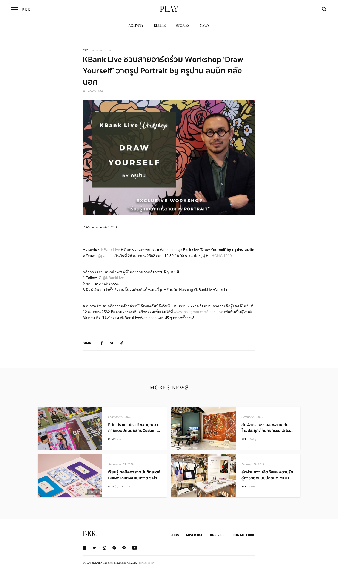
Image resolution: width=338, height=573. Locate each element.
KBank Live (110, 250)
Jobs (175, 534)
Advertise (194, 534)
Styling (253, 439)
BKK (26, 10)
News (204, 26)
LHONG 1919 (94, 91)
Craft (252, 486)
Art (120, 439)
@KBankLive (113, 278)
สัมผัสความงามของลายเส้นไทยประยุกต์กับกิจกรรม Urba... (267, 427)
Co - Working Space (101, 50)
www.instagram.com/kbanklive (198, 312)
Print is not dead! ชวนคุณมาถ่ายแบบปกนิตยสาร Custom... (134, 427)
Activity (136, 26)
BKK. (90, 534)
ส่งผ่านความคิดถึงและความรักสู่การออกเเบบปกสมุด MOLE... (267, 475)
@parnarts (106, 256)
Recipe (160, 26)
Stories (182, 26)
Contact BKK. (243, 534)
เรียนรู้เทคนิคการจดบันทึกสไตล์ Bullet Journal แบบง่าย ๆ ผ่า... (134, 475)
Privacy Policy (147, 562)
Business (218, 534)
